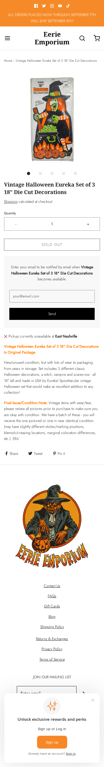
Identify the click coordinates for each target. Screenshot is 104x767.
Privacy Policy (52, 649)
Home (8, 60)
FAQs (52, 596)
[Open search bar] (82, 38)
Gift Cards (52, 606)
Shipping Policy (52, 626)
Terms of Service (52, 659)
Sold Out (52, 244)
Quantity (10, 213)
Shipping (11, 201)
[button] (52, 119)
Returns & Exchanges (52, 638)
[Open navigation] (7, 38)
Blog (52, 616)
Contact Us (52, 585)
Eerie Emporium (52, 38)
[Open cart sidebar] (96, 38)
